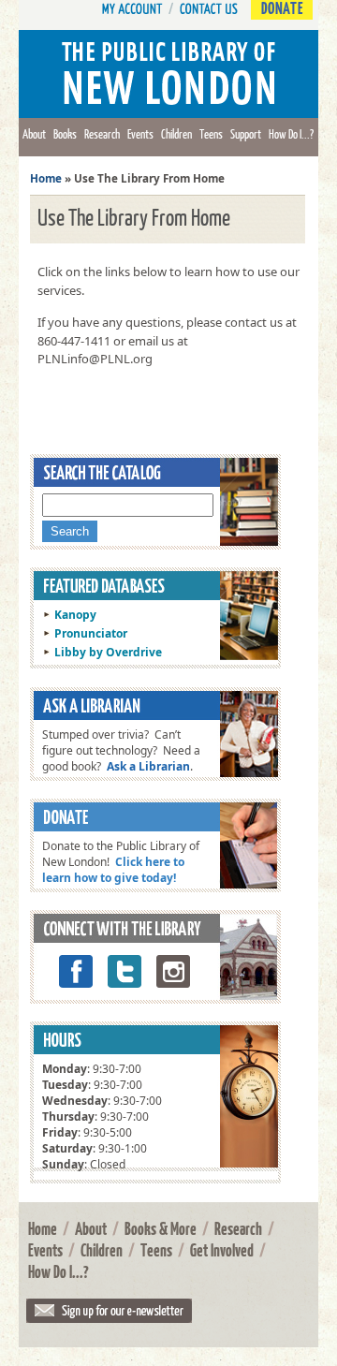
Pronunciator (90, 633)
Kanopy (75, 615)
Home (46, 178)
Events (140, 133)
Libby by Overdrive (108, 652)
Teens (211, 133)
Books (65, 133)
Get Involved (222, 1250)
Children (176, 133)
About (34, 133)
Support (245, 133)
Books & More (161, 1228)
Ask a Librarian (148, 766)
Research (102, 133)
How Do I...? (291, 133)
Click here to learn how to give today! (113, 870)
